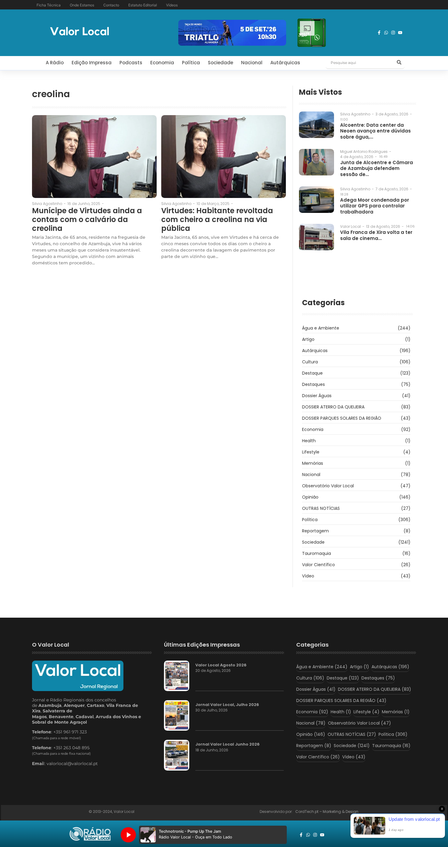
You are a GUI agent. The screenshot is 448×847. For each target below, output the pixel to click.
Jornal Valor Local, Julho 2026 (227, 705)
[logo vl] (79, 31)
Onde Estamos (82, 5)
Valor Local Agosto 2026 (221, 665)
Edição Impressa (92, 62)
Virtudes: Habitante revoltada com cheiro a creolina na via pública (217, 219)
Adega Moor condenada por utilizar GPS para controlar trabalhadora (374, 206)
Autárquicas (285, 62)
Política (191, 62)
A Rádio (55, 62)
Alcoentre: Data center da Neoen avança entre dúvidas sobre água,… (375, 131)
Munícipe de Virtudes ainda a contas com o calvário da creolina (87, 219)
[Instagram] (393, 32)
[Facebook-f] (379, 32)
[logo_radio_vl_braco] (90, 834)
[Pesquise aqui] (398, 63)
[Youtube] (400, 32)
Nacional (251, 62)
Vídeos (172, 5)
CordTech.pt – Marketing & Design (327, 811)
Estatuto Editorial (142, 5)
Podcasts (130, 62)
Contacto (111, 5)
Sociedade (220, 62)
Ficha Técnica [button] (49, 5)
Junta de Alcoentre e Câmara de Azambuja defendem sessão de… (376, 169)
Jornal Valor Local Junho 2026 (227, 744)
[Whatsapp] (386, 32)
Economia (162, 62)
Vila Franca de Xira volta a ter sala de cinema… (376, 235)
